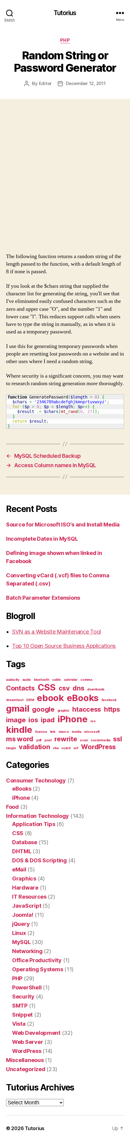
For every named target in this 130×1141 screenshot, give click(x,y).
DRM (30, 700)
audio (26, 680)
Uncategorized (25, 1069)
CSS (47, 687)
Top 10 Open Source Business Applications (64, 646)
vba (55, 748)
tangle (11, 748)
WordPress (98, 747)
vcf (75, 748)
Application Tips (33, 824)
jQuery (21, 924)
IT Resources (29, 896)
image (16, 720)
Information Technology (37, 816)
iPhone (72, 719)
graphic (63, 711)
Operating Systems (37, 969)
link (53, 732)
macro (64, 732)
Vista (19, 1024)
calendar (71, 680)
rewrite (65, 739)
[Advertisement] (65, 182)
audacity (12, 680)
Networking (27, 951)
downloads (96, 689)
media (76, 732)
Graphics (24, 878)
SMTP (20, 1005)
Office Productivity (37, 960)
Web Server (27, 1042)
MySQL (21, 942)
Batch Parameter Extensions (43, 598)
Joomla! (22, 915)
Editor (45, 83)
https (112, 709)
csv (64, 688)
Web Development (36, 1033)
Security (23, 996)
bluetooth (41, 680)
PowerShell (26, 987)
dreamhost (15, 700)
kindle (19, 729)
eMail (19, 869)
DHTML (21, 851)
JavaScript (26, 906)
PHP (65, 40)
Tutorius (65, 13)
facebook (109, 700)
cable (56, 680)
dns (78, 688)
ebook (50, 698)
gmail (17, 708)
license (41, 732)
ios (33, 720)
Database (24, 842)
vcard (65, 748)
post (48, 740)
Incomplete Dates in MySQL (42, 539)
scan (84, 740)
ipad (47, 720)
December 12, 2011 (86, 83)
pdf (38, 740)
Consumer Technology (36, 780)
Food (12, 807)
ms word (19, 739)
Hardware (25, 887)
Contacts (20, 688)
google (43, 709)
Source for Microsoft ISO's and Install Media (63, 524)
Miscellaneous (25, 1060)
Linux (19, 933)
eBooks (83, 698)
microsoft (92, 732)
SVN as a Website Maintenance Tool (56, 631)
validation (34, 747)
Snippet (22, 1014)
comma (86, 680)
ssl (117, 739)
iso (92, 721)
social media (100, 740)
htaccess (86, 709)
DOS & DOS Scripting (39, 860)
